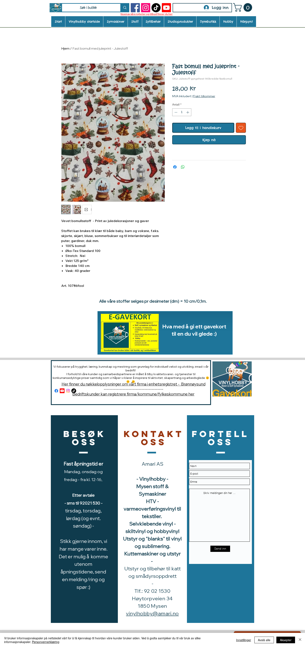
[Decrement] (175, 112)
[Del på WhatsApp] (182, 167)
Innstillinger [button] (243, 640)
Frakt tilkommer (204, 96)
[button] (243, 7)
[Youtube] (166, 7)
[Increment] (188, 112)
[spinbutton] (181, 112)
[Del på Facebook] (174, 167)
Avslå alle (264, 640)
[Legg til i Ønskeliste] (241, 128)
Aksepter (286, 640)
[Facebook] (135, 7)
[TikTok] (156, 7)
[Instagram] (145, 7)
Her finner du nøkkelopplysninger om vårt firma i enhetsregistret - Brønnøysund (133, 384)
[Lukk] (300, 640)
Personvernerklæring (45, 642)
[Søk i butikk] (124, 8)
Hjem (65, 48)
